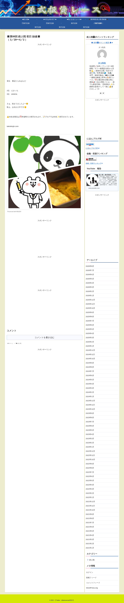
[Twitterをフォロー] (103, 93)
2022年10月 (90, 459)
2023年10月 (90, 409)
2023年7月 (90, 422)
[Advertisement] (44, 59)
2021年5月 (90, 531)
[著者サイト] (100, 93)
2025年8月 (90, 317)
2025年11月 (90, 304)
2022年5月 (90, 480)
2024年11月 (90, 354)
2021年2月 (90, 544)
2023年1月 (90, 447)
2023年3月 (90, 439)
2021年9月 (90, 514)
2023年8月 (90, 418)
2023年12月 (90, 401)
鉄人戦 (92, 560)
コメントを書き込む (44, 337)
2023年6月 (90, 426)
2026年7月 (90, 270)
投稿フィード (91, 578)
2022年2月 (90, 493)
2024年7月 (90, 371)
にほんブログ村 (92, 148)
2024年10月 (90, 359)
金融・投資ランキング (93, 163)
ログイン (89, 572)
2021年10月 (90, 510)
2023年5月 (90, 430)
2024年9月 (90, 363)
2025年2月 (90, 342)
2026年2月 (90, 291)
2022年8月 (90, 468)
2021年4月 (90, 535)
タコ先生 (102, 63)
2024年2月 (90, 392)
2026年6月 (90, 274)
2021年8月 (90, 518)
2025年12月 (90, 300)
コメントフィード (93, 583)
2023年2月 (90, 443)
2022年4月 (90, 485)
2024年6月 (90, 375)
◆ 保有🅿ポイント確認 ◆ (101, 43)
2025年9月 (90, 312)
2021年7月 (90, 523)
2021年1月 (90, 548)
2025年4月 (90, 333)
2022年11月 (90, 455)
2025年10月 (90, 308)
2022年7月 (90, 472)
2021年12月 (90, 502)
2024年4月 (90, 384)
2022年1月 (90, 497)
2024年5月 (90, 380)
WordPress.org (92, 588)
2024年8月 (90, 367)
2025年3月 (90, 338)
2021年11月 (90, 506)
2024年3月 (90, 388)
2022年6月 (90, 476)
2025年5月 (90, 329)
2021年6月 (90, 527)
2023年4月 (90, 434)
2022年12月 (90, 451)
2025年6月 (90, 325)
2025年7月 (90, 321)
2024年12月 (90, 350)
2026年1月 (90, 296)
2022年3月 (90, 489)
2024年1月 (90, 396)
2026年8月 (90, 266)
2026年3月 (90, 287)
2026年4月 (90, 283)
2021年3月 (90, 539)
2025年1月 (90, 346)
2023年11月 (90, 405)
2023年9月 (90, 413)
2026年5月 (90, 279)
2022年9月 (90, 464)
